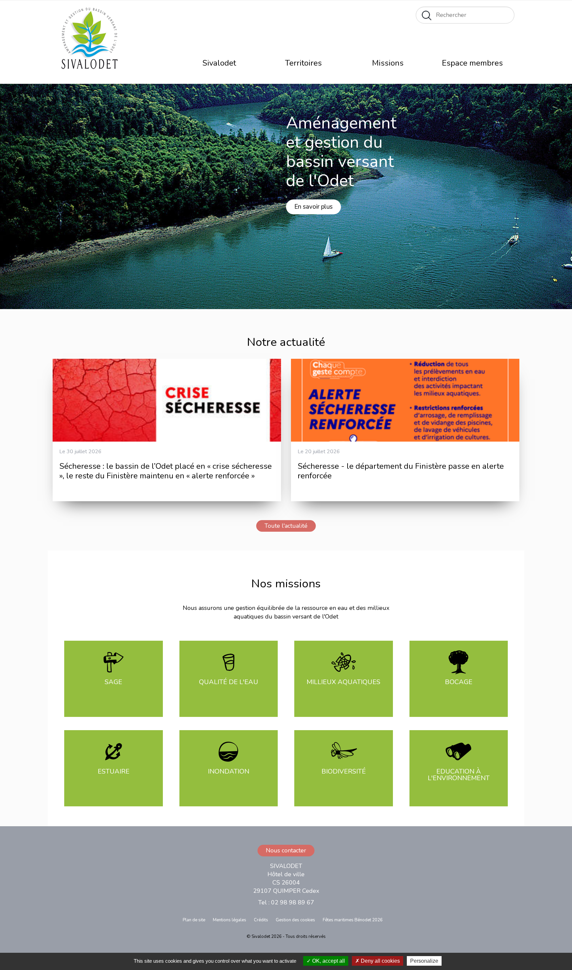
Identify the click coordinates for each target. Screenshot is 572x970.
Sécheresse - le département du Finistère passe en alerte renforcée (401, 471)
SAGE (113, 681)
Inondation (228, 771)
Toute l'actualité (286, 526)
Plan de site (194, 920)
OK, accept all (328, 961)
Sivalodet (219, 63)
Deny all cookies (379, 961)
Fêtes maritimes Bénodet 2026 (353, 920)
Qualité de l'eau (228, 681)
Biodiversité (343, 771)
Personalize (424, 961)
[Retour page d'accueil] (89, 40)
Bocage (458, 681)
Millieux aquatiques (343, 681)
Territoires (303, 63)
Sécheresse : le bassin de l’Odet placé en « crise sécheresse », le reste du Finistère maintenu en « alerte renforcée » (165, 471)
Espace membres (472, 63)
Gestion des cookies (295, 920)
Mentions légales (229, 920)
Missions (388, 63)
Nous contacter (286, 850)
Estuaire (113, 771)
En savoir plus (313, 206)
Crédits (261, 920)
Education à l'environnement (459, 774)
